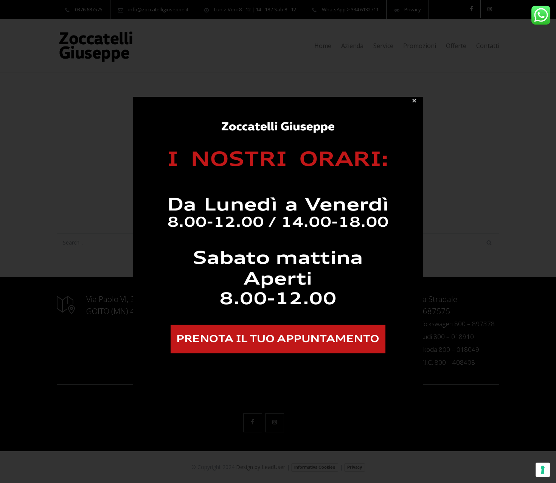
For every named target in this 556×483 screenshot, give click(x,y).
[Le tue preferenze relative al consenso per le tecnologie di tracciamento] (543, 470)
